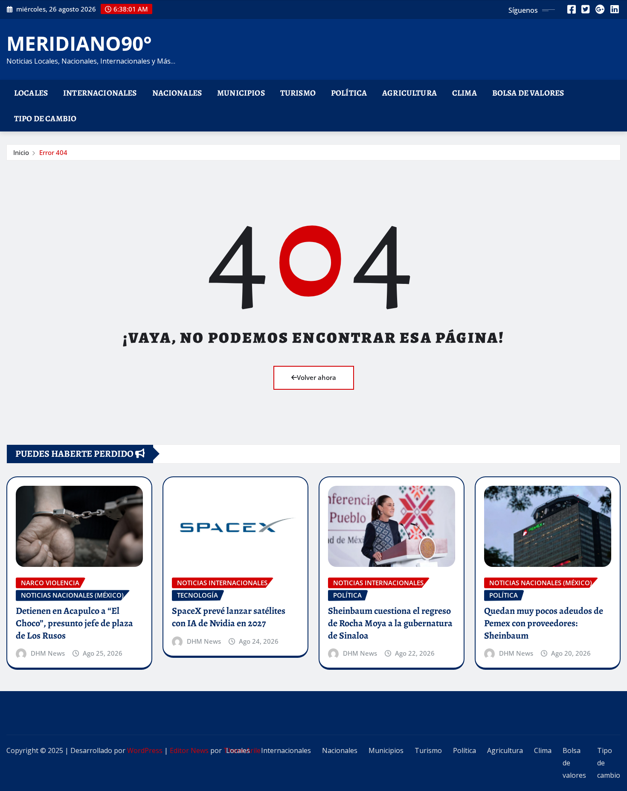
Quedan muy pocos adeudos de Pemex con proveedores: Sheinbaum (543, 623)
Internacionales (99, 93)
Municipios (241, 93)
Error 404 (53, 152)
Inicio (21, 152)
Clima (464, 93)
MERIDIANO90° (79, 43)
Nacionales (177, 93)
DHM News (48, 653)
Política (349, 93)
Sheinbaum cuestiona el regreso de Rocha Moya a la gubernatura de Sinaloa (390, 623)
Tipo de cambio (45, 118)
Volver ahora (316, 377)
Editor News (189, 750)
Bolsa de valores (528, 93)
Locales (31, 93)
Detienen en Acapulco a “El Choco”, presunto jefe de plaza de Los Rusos (74, 623)
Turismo (298, 93)
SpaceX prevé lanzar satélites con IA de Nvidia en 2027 (228, 617)
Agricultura (409, 93)
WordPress (145, 750)
